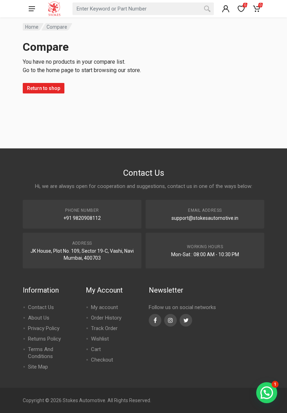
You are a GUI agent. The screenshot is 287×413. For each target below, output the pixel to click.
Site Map (38, 367)
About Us (38, 318)
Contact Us (41, 307)
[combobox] (143, 8)
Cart (96, 349)
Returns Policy (44, 339)
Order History (106, 318)
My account (104, 307)
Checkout (102, 360)
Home (31, 27)
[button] (266, 392)
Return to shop (43, 88)
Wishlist (100, 339)
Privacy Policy (43, 328)
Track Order (104, 328)
